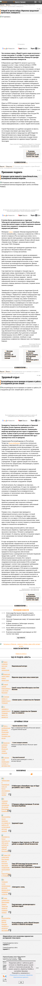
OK (21, 982)
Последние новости (21, 610)
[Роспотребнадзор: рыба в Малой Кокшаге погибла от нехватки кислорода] (6, 923)
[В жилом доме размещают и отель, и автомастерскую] (6, 762)
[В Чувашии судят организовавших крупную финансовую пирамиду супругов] (6, 887)
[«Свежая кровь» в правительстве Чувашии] (6, 700)
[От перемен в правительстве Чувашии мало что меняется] (6, 712)
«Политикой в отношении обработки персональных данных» (21, 976)
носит (11, 232)
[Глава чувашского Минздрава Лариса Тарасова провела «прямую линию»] (6, 905)
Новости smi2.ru (21, 653)
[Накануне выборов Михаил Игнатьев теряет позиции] (6, 748)
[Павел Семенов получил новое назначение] (6, 666)
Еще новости (21, 638)
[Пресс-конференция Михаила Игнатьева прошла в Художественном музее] (6, 732)
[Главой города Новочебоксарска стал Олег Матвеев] (6, 688)
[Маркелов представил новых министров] (6, 677)
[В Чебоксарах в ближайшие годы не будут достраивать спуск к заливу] (6, 786)
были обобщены (14, 443)
